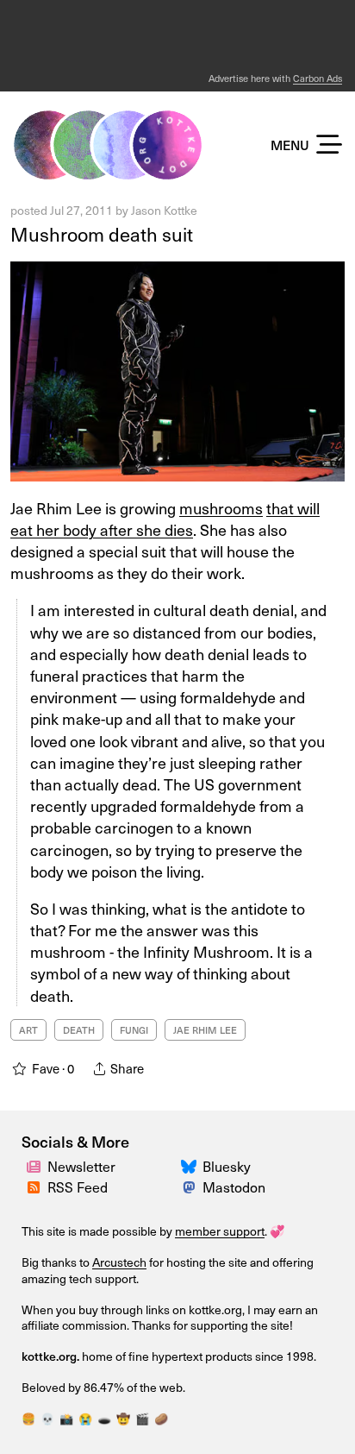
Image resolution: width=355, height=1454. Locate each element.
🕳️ (104, 1418)
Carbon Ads (317, 78)
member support (220, 1231)
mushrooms (221, 508)
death (79, 1029)
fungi (134, 1029)
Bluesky (226, 1166)
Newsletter (81, 1166)
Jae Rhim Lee (205, 1029)
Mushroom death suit (101, 234)
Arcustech (119, 1262)
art (28, 1029)
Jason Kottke (164, 210)
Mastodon (233, 1187)
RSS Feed (77, 1187)
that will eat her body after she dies (165, 518)
